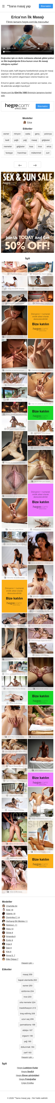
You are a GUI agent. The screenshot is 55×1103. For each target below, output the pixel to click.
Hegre (27, 1067)
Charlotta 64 (11, 905)
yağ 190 (27, 1041)
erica (49, 146)
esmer (6, 133)
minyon (17, 133)
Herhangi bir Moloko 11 (17, 921)
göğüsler (46, 140)
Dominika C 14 (13, 917)
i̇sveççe (9, 152)
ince (40, 146)
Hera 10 (9, 928)
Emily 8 (9, 940)
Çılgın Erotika (27, 1082)
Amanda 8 (10, 936)
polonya (48, 133)
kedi (7, 140)
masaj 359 (27, 974)
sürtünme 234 (27, 991)
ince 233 (27, 996)
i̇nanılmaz (22, 152)
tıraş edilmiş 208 (27, 1013)
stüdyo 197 (27, 1030)
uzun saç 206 (27, 1019)
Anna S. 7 (10, 955)
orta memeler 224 (27, 1002)
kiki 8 (8, 951)
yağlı (16, 140)
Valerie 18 (10, 913)
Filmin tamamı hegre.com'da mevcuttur (27, 21)
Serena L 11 (11, 924)
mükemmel (36, 152)
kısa (31, 146)
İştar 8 (9, 947)
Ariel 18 (9, 909)
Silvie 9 (9, 932)
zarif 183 (27, 1052)
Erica (29, 122)
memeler (8, 146)
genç (37, 133)
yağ (25, 140)
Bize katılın (46, 6)
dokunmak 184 (27, 1046)
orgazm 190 (27, 1035)
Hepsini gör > (27, 962)
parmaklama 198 (27, 1024)
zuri (47, 152)
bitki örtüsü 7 (12, 959)
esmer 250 (27, 985)
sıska (27, 133)
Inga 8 (9, 943)
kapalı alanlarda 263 (27, 979)
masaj (34, 140)
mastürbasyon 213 (27, 1007)
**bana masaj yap (19, 6)
